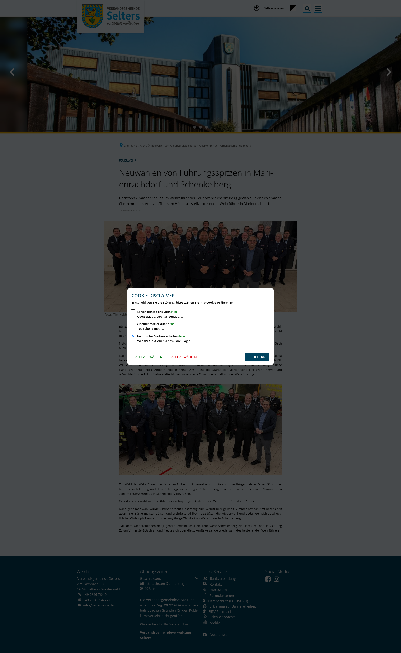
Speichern (257, 357)
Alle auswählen (148, 357)
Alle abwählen (184, 357)
